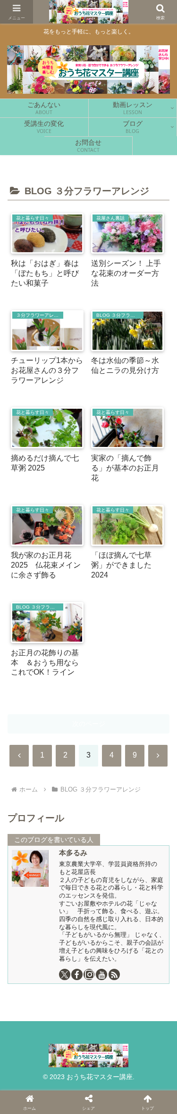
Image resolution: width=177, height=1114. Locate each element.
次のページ (88, 723)
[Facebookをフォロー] (77, 974)
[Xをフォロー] (64, 974)
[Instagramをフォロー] (89, 974)
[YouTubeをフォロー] (101, 974)
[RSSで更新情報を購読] (114, 974)
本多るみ (73, 853)
